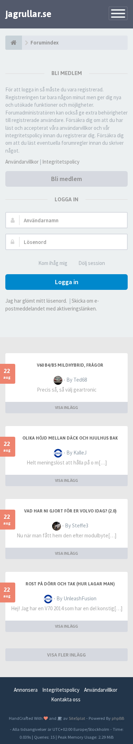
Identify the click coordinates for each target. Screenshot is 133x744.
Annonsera (26, 689)
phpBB (118, 718)
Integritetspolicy (60, 161)
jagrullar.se (28, 14)
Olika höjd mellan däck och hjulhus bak (70, 438)
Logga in (66, 282)
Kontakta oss (66, 699)
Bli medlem (66, 179)
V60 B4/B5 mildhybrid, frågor (70, 365)
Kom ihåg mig (52, 263)
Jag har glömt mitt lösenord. (36, 300)
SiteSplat (76, 718)
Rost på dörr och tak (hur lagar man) (70, 583)
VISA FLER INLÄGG (66, 655)
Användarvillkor (22, 161)
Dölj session (91, 263)
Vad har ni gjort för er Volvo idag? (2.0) (70, 511)
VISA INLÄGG (66, 407)
